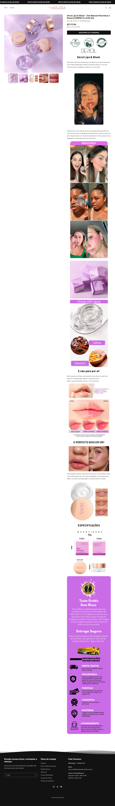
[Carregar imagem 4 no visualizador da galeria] (43, 78)
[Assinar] (35, 775)
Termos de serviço (46, 778)
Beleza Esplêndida (59, 797)
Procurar (43, 763)
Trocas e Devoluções (47, 775)
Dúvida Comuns (45, 769)
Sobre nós (44, 772)
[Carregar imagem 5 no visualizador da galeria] (54, 78)
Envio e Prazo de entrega (48, 766)
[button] (106, 8)
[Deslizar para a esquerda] (6, 78)
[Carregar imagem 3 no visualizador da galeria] (33, 78)
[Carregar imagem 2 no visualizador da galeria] (23, 78)
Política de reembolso (47, 781)
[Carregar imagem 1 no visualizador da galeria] (13, 78)
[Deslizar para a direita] (61, 78)
